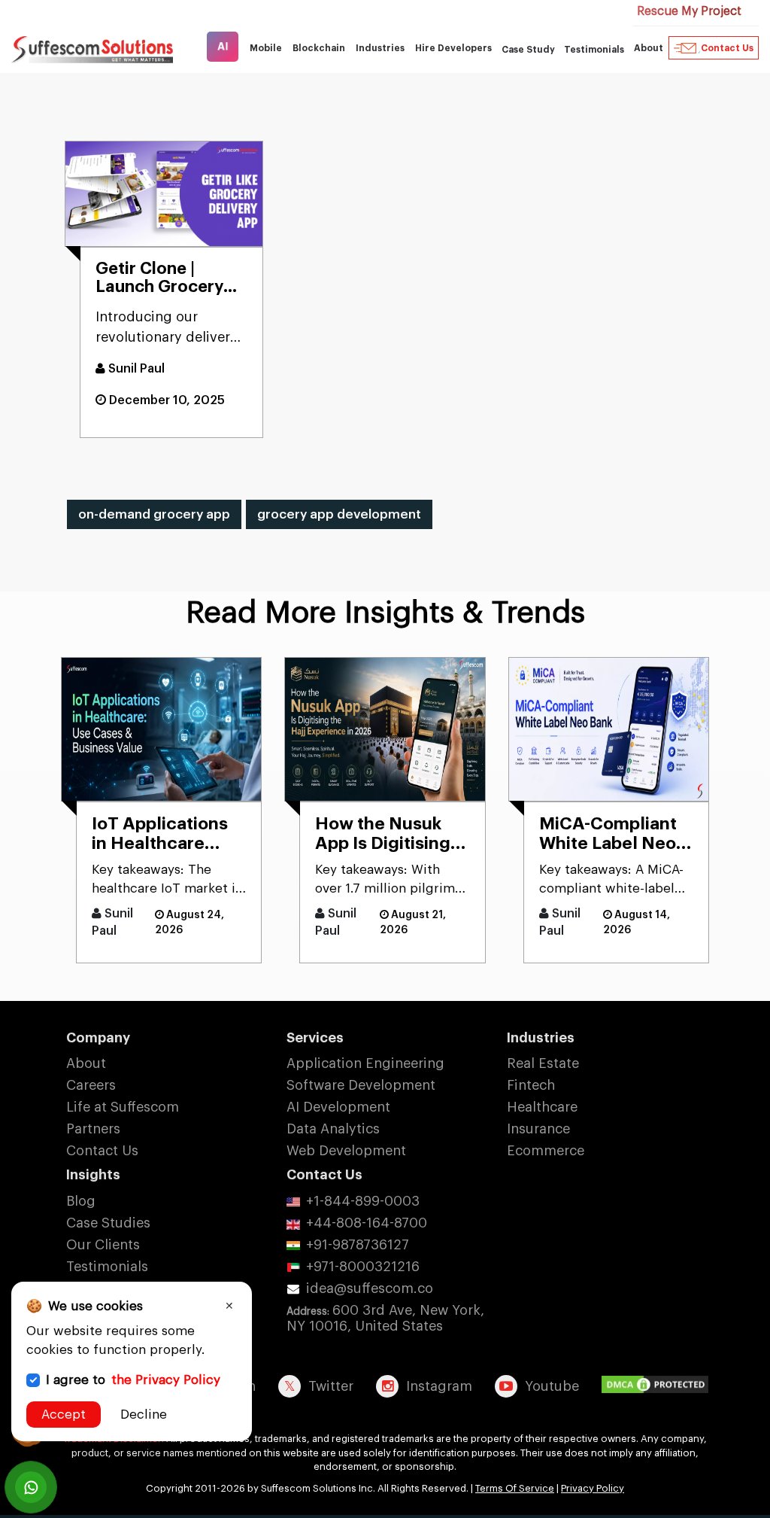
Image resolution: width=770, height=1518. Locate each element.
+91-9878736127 (357, 1245)
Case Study (528, 49)
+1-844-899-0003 (363, 1201)
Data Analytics (333, 1129)
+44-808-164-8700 (366, 1223)
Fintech (531, 1085)
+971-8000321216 (363, 1266)
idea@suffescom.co (369, 1288)
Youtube (552, 1386)
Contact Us (727, 48)
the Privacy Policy (165, 1380)
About (86, 1063)
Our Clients (103, 1245)
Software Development (360, 1085)
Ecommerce (545, 1151)
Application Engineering (365, 1063)
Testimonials (594, 49)
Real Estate (543, 1063)
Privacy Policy (592, 1488)
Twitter (330, 1386)
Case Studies (108, 1223)
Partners (93, 1129)
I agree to (133, 1380)
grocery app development (339, 514)
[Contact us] (31, 1487)
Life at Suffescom (122, 1107)
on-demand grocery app (154, 514)
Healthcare (542, 1107)
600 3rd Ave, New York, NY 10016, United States (385, 1318)
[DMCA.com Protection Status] (659, 1385)
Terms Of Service (514, 1488)
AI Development (338, 1107)
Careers (91, 1085)
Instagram (439, 1386)
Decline (143, 1414)
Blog (80, 1201)
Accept (63, 1414)
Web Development (346, 1151)
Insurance (538, 1129)
